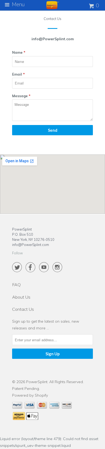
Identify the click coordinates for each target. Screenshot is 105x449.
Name (18, 52)
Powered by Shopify (30, 395)
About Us (21, 297)
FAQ (16, 284)
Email (18, 74)
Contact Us (23, 309)
